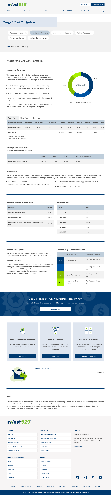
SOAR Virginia (45, 477)
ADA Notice (75, 486)
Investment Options (27, 11)
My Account (84, 4)
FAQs (9, 461)
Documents (11, 469)
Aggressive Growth (18, 32)
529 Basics (10, 11)
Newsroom (44, 469)
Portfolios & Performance (48, 434)
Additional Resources (88, 11)
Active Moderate (17, 38)
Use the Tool (22, 356)
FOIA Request (86, 486)
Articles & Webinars (68, 11)
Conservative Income (62, 32)
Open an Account (98, 4)
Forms (9, 473)
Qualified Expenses (13, 442)
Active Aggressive (84, 32)
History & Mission (46, 461)
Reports (12, 486)
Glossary (10, 465)
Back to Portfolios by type (20, 46)
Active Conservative (38, 38)
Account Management (47, 11)
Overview (10, 434)
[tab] (12, 118)
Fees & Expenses (46, 442)
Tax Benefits (11, 438)
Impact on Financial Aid (15, 446)
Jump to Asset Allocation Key (80, 102)
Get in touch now (78, 446)
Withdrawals (45, 450)
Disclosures (39, 486)
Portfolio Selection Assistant (49, 438)
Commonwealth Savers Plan (80, 492)
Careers (43, 465)
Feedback (98, 486)
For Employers (45, 473)
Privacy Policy (62, 486)
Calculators (11, 477)
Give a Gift (44, 446)
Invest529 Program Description (32, 106)
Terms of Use (50, 486)
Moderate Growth (40, 32)
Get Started (55, 309)
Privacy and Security (25, 486)
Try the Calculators (89, 356)
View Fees (55, 356)
